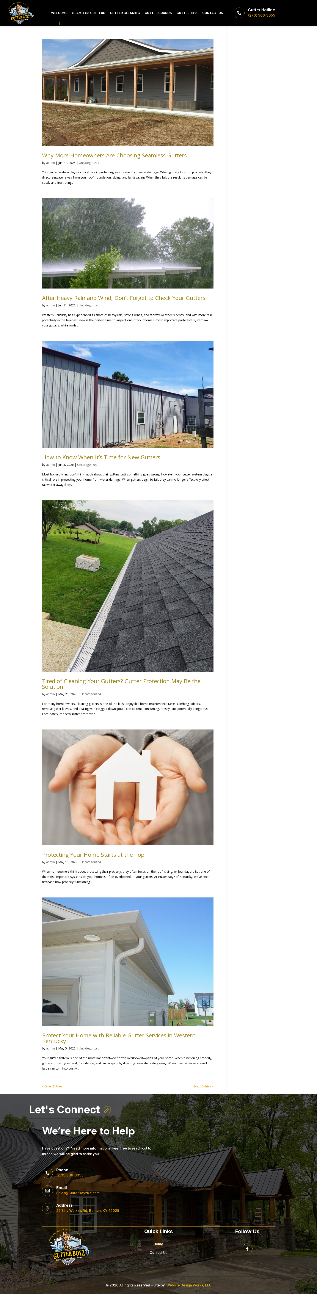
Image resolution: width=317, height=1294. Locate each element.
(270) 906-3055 (69, 1175)
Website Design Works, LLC (189, 1285)
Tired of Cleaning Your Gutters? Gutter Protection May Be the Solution (121, 683)
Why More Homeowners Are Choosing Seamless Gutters (114, 155)
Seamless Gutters (88, 13)
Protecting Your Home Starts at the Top (93, 854)
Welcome (59, 13)
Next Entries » (203, 1086)
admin (50, 163)
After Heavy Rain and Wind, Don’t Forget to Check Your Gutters (123, 298)
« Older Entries (52, 1086)
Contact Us (212, 13)
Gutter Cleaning (125, 13)
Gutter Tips (187, 13)
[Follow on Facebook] (247, 1249)
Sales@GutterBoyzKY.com (78, 1193)
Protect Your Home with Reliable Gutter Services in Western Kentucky (119, 1038)
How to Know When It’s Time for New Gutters (101, 457)
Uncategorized (89, 163)
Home (158, 1244)
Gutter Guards (158, 13)
